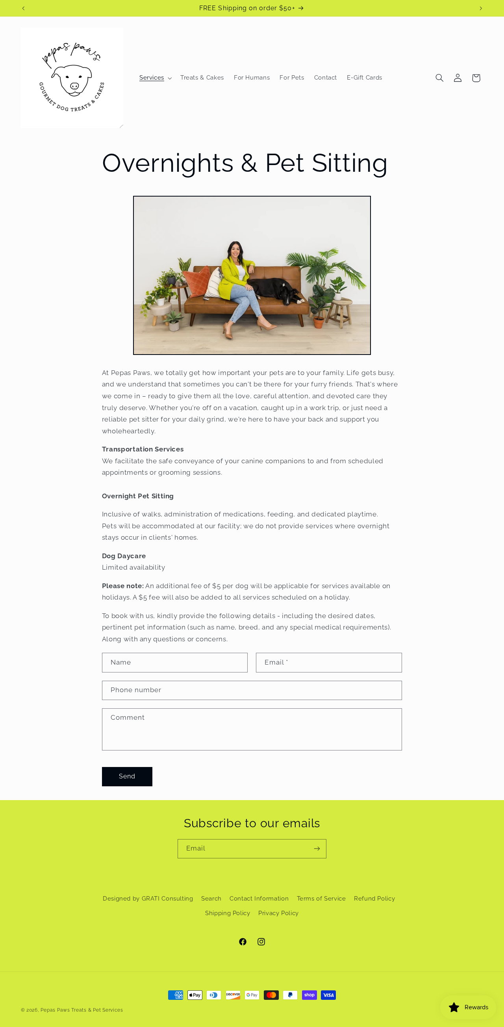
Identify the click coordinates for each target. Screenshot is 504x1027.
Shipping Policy (227, 913)
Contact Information (259, 898)
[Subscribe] (317, 848)
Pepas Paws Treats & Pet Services (82, 1010)
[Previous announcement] (23, 8)
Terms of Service (321, 898)
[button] (154, 78)
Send (127, 776)
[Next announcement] (480, 8)
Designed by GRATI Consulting (148, 898)
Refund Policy (374, 898)
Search (211, 898)
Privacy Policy (278, 913)
